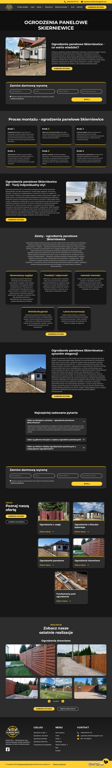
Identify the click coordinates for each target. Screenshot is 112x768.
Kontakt (80, 7)
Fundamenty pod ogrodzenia (42, 745)
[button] (56, 421)
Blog (72, 7)
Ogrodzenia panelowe (40, 739)
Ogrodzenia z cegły (39, 733)
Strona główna (22, 7)
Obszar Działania (61, 7)
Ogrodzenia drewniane (40, 741)
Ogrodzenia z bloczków (41, 736)
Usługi (39, 7)
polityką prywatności (17, 98)
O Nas (32, 7)
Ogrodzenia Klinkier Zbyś (24, 764)
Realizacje (49, 7)
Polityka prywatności (59, 764)
